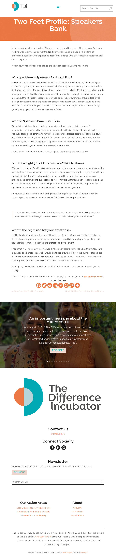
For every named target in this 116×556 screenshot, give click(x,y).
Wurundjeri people (42, 537)
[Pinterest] (60, 285)
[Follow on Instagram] (63, 447)
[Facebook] (38, 285)
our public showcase (94, 277)
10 (68, 361)
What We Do (77, 512)
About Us (77, 508)
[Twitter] (44, 285)
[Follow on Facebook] (52, 447)
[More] (77, 285)
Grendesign (84, 552)
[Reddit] (49, 285)
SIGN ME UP (19, 472)
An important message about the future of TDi (58, 320)
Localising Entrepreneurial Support (33, 512)
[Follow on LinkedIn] (58, 447)
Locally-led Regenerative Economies (34, 508)
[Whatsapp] (66, 285)
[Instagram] (71, 285)
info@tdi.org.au (58, 434)
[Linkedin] (55, 285)
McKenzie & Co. (68, 552)
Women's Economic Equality (33, 516)
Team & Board (77, 516)
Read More (58, 350)
